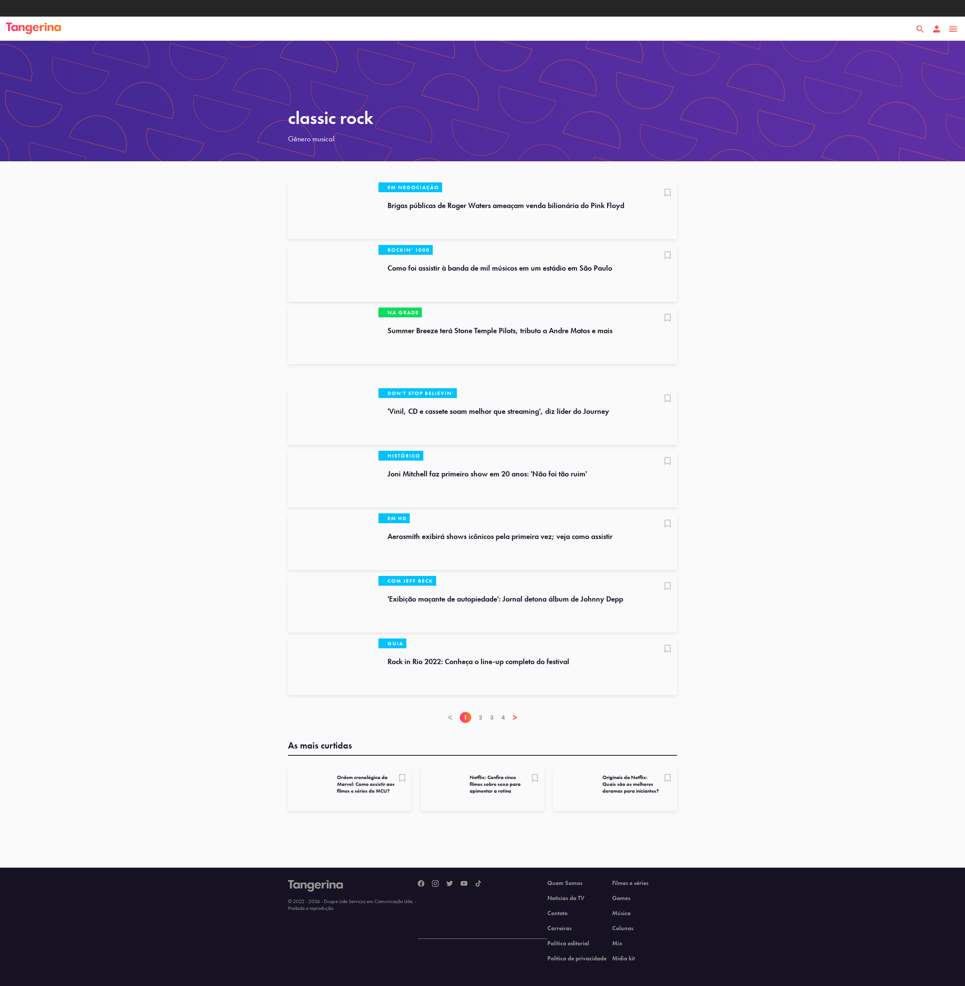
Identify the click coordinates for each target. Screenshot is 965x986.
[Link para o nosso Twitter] (449, 884)
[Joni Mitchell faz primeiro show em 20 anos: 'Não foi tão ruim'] (333, 479)
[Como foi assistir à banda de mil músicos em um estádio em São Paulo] (333, 273)
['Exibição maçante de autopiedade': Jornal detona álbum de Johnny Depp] (333, 604)
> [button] (515, 717)
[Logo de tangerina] (33, 29)
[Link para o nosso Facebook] (421, 884)
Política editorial (568, 943)
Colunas (622, 928)
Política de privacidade (577, 958)
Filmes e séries (630, 883)
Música (621, 913)
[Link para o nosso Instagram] (435, 884)
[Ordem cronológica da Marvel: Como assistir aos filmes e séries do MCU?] (309, 789)
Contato (557, 913)
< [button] (450, 717)
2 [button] (480, 717)
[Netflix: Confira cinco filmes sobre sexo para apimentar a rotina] (442, 789)
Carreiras (559, 928)
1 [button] (465, 717)
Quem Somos (564, 883)
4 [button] (503, 717)
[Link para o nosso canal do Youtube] (464, 884)
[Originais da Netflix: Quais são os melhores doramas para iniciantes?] (574, 789)
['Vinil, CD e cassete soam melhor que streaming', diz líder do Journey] (333, 416)
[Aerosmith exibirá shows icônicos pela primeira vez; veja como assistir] (333, 541)
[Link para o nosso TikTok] (478, 884)
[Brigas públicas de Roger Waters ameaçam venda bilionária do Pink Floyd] (333, 210)
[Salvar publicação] (667, 193)
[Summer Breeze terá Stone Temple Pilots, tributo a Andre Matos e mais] (333, 336)
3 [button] (492, 717)
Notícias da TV (565, 898)
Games (621, 898)
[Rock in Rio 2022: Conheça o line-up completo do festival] (333, 666)
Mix (617, 943)
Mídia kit (623, 958)
